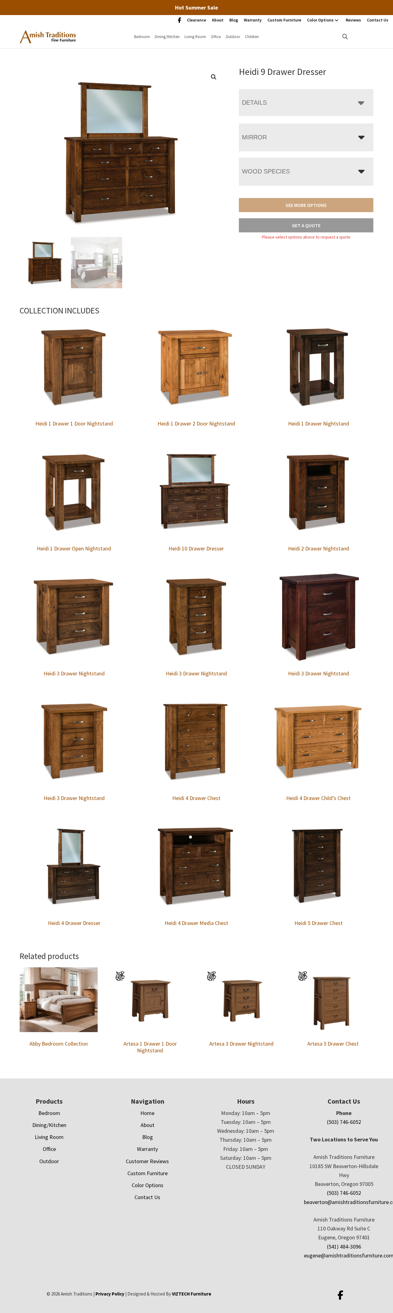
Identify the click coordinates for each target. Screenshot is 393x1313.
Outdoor (233, 36)
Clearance (196, 20)
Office (216, 36)
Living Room (195, 36)
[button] (213, 77)
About (218, 20)
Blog (233, 20)
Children (252, 36)
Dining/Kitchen (167, 36)
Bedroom (142, 36)
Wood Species (266, 171)
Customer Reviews (147, 1161)
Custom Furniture (284, 20)
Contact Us (377, 20)
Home (147, 1113)
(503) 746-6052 (344, 1121)
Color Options (320, 20)
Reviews (353, 20)
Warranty (253, 20)
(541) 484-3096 (344, 1246)
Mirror (254, 137)
